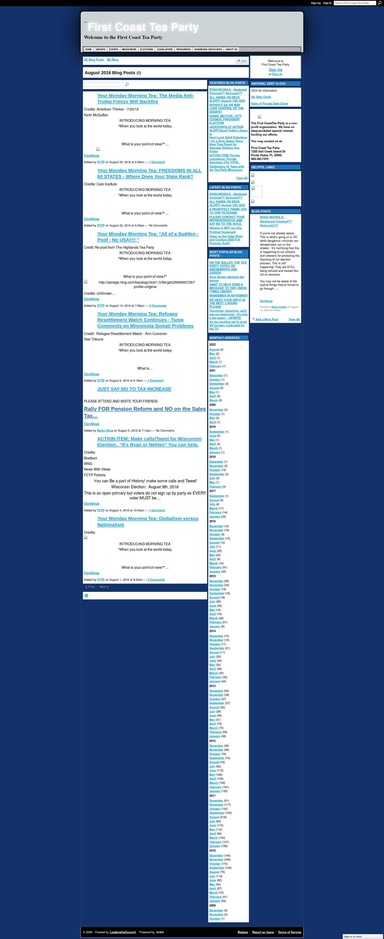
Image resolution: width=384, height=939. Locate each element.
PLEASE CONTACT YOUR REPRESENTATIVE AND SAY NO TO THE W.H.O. (226, 220)
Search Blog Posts (127, 85)
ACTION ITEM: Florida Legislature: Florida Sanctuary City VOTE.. (224, 158)
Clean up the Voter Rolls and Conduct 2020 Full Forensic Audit (226, 239)
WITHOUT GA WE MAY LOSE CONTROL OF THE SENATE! (226, 108)
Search (380, 3)
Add (243, 60)
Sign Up (316, 3)
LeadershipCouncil (123, 932)
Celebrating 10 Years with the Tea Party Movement (226, 168)
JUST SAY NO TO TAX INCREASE (134, 388)
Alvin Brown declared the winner (226, 278)
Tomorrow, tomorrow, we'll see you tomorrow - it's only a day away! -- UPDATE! (228, 314)
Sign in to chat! (353, 936)
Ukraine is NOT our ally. (225, 228)
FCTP (101, 162)
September (216, 383)
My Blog (112, 59)
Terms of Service (289, 932)
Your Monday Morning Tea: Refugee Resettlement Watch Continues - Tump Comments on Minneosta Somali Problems (145, 319)
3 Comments (156, 579)
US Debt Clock (261, 97)
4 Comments (157, 305)
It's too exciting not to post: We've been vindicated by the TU (228, 325)
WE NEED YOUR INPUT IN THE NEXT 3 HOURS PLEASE (227, 303)
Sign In (327, 3)
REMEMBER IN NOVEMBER (228, 295)
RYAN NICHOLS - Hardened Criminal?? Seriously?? (228, 91)
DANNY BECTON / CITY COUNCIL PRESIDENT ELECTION (225, 119)
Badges (243, 932)
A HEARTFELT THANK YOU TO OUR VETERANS (228, 211)
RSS (86, 596)
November (216, 409)
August (214, 349)
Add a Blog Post (267, 319)
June (212, 435)
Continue (91, 155)
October (214, 379)
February (215, 366)
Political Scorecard (222, 232)
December (216, 375)
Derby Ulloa (105, 430)
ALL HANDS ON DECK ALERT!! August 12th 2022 (227, 99)
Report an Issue (263, 932)
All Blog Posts (94, 59)
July (212, 478)
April (212, 358)
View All (242, 178)
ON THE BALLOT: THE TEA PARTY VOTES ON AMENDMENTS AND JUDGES (228, 267)
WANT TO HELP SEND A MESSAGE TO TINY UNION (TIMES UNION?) (227, 287)
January (214, 452)
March (213, 362)
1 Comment (157, 162)
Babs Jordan (279, 306)
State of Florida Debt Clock (269, 103)
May (212, 353)
